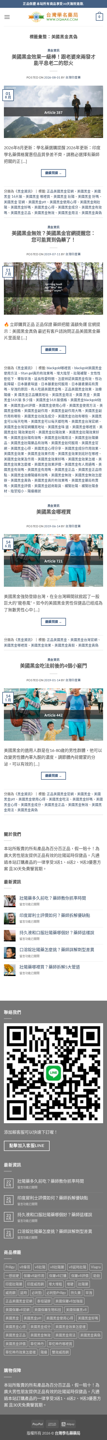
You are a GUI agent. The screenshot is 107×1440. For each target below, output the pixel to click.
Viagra (96, 1267)
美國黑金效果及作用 (19, 459)
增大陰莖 (63, 373)
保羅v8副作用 (34, 1275)
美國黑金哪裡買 (84, 427)
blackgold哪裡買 (59, 368)
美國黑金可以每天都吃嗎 (49, 421)
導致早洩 (24, 378)
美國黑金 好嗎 (88, 196)
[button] (7, 16)
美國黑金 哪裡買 (38, 196)
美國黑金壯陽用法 (57, 437)
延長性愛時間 (44, 378)
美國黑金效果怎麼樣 (70, 1327)
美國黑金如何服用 (64, 443)
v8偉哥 (24, 1267)
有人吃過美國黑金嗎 (46, 389)
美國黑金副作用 (36, 410)
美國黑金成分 (68, 207)
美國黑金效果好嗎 (51, 459)
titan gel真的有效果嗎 (37, 373)
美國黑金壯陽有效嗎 (26, 437)
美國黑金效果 (14, 453)
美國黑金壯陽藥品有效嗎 (29, 443)
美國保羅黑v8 (76, 1310)
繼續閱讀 (53, 173)
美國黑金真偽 (92, 213)
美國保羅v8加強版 (69, 1301)
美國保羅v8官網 (17, 1310)
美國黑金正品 (21, 213)
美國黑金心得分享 (47, 448)
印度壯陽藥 (13, 1284)
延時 (23, 1293)
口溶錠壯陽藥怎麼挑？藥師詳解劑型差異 (56, 949)
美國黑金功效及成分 (39, 416)
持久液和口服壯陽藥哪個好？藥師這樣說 (56, 932)
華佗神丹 (37, 1344)
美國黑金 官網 (14, 202)
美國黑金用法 (68, 213)
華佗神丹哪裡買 (60, 1344)
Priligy (10, 1267)
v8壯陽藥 (57, 1267)
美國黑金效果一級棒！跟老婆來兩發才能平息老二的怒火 (54, 60)
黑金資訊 (53, 50)
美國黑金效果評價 (47, 464)
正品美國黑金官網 (60, 191)
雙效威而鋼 (60, 1352)
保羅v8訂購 (57, 1275)
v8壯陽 (40, 1267)
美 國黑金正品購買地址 (31, 394)
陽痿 (44, 1352)
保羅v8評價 (80, 1275)
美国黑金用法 (62, 394)
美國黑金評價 (21, 486)
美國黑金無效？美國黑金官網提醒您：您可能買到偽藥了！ (54, 236)
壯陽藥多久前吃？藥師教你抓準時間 (52, 897)
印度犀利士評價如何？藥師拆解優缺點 (54, 915)
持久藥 (76, 1293)
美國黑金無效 (44, 213)
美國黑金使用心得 (63, 202)
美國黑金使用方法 (82, 405)
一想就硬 (12, 1275)
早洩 (88, 1293)
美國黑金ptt (37, 202)
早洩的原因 (19, 389)
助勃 (96, 1275)
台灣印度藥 (73, 77)
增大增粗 (55, 1284)
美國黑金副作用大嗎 (66, 410)
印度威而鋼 (35, 1284)
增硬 (70, 1284)
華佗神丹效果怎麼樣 (20, 1352)
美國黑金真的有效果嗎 (51, 480)
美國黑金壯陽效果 (51, 432)
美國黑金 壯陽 (64, 196)
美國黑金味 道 (58, 427)
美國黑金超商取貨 (47, 486)
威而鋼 (10, 1293)
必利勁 (37, 1293)
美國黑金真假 (65, 645)
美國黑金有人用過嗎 (80, 464)
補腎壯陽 (71, 486)
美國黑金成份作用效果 (81, 448)
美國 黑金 (83, 394)
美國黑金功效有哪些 (73, 416)
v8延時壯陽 (77, 1267)
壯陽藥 (83, 1284)
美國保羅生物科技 (47, 1310)
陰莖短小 (17, 491)
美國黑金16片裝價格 (51, 400)
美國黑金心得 (44, 207)
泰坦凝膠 (44, 1301)
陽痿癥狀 (34, 491)
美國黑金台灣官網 (84, 421)
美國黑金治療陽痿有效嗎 (29, 475)
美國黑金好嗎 (21, 207)
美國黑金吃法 (59, 799)
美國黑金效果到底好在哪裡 (78, 453)
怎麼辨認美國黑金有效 (75, 378)
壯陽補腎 (80, 373)
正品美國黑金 (57, 640)
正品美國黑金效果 (78, 389)
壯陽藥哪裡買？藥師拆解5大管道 (49, 966)
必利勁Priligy (56, 1293)
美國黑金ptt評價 (23, 405)
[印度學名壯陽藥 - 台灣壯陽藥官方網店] (53, 17)
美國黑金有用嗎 (39, 469)
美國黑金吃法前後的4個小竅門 (53, 666)
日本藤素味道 (27, 384)
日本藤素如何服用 (54, 384)
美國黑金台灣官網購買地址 (24, 427)
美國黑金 (84, 191)
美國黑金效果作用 (41, 453)
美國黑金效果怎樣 (81, 459)
